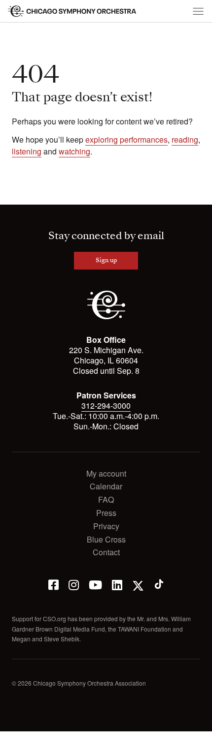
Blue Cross (106, 540)
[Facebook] (53, 584)
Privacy (106, 526)
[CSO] (106, 316)
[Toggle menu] (198, 11)
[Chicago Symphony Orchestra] (72, 11)
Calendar (106, 487)
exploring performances (126, 139)
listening (26, 151)
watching (74, 151)
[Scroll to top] (13, 742)
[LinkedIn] (117, 584)
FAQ (106, 500)
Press (106, 513)
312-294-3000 (106, 405)
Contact (106, 552)
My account (106, 474)
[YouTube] (95, 584)
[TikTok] (159, 584)
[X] (138, 584)
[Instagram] (74, 584)
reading (185, 139)
